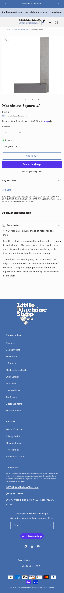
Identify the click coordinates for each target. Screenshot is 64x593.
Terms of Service (14, 429)
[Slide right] (38, 100)
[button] (6, 22)
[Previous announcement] (5, 4)
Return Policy (12, 450)
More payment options (32, 172)
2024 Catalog (12, 377)
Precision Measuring (21, 29)
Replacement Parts (12, 12)
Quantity (6, 127)
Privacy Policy (13, 436)
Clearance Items (14, 404)
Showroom (11, 356)
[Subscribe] (50, 525)
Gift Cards (11, 363)
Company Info (13, 350)
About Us (10, 343)
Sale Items (11, 383)
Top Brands (11, 397)
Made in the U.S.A (15, 410)
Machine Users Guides (17, 370)
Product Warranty (15, 456)
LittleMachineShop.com (27, 588)
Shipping (5, 116)
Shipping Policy (13, 443)
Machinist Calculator (36, 12)
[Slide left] (25, 100)
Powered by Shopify (46, 588)
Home (9, 29)
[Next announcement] (58, 4)
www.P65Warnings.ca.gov (20, 201)
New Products (13, 390)
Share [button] (8, 190)
